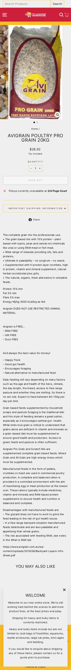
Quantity (35, 161)
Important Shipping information (35, 208)
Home (34, 128)
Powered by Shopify (35, 667)
